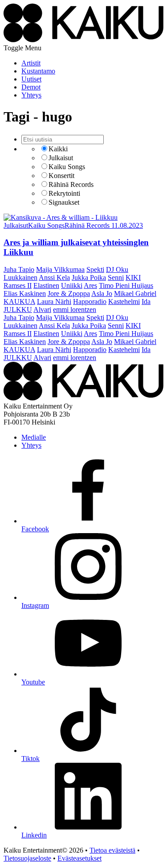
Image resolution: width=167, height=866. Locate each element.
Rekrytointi (64, 193)
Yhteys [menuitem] (31, 95)
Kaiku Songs (67, 166)
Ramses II (18, 285)
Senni (116, 277)
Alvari (42, 309)
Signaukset (64, 202)
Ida (146, 301)
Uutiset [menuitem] (31, 79)
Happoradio (89, 301)
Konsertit (61, 175)
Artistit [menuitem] (31, 63)
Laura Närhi (54, 301)
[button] (22, 48)
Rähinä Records (71, 184)
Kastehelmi (124, 301)
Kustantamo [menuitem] (38, 71)
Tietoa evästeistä (112, 850)
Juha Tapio (19, 269)
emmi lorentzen (74, 309)
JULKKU (18, 309)
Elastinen (46, 285)
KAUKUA (19, 301)
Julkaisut (61, 158)
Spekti (95, 269)
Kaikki (58, 149)
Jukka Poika (89, 277)
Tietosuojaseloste (27, 858)
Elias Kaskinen (25, 293)
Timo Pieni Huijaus (126, 285)
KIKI (133, 277)
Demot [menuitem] (31, 87)
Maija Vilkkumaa (60, 269)
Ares (90, 285)
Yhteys (31, 445)
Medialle (33, 437)
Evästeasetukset (79, 858)
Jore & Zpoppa (69, 293)
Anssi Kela (54, 277)
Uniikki (71, 285)
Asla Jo (101, 293)
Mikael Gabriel (135, 293)
